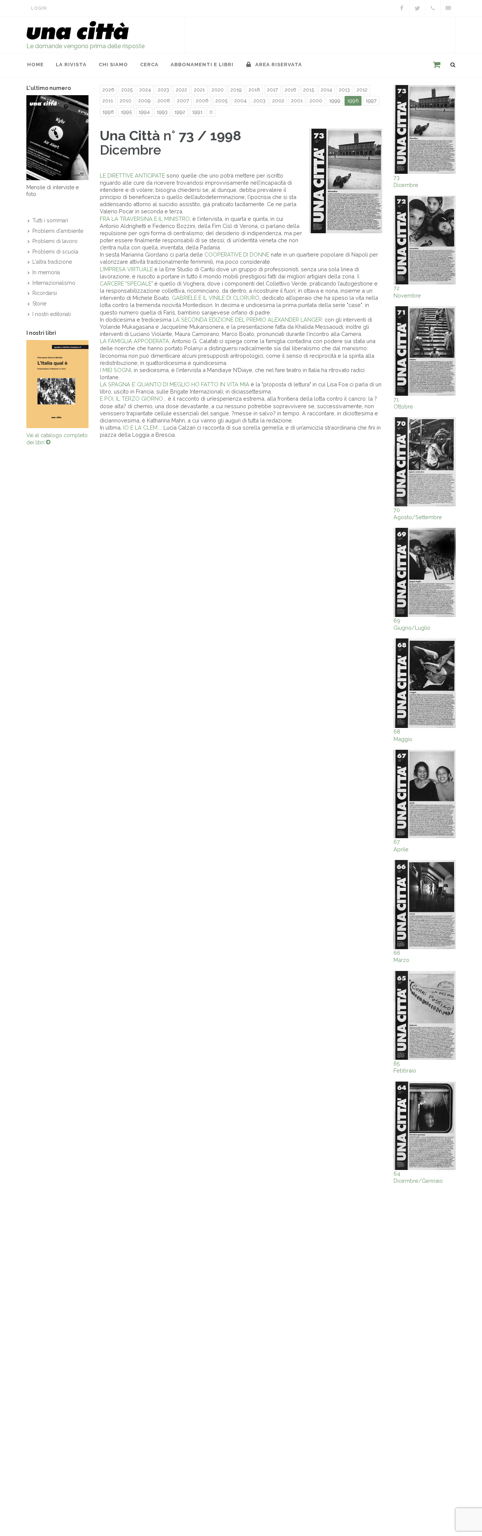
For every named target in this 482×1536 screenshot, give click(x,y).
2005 (221, 100)
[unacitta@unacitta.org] (448, 8)
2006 (202, 100)
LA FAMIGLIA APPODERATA (134, 341)
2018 (254, 90)
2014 (326, 90)
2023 (163, 90)
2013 (344, 90)
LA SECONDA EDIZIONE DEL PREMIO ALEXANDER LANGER (247, 319)
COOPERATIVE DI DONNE (236, 254)
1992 (179, 112)
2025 (127, 90)
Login (39, 8)
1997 (371, 100)
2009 (144, 100)
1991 (197, 112)
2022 (181, 90)
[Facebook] (401, 8)
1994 (144, 112)
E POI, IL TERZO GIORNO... (134, 398)
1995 (126, 112)
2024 (145, 90)
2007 (183, 100)
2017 (272, 90)
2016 (290, 90)
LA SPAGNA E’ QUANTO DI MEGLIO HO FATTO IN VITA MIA (174, 384)
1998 (353, 100)
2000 (316, 100)
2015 (308, 90)
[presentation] (19, 384)
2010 (125, 100)
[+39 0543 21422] (432, 8)
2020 (218, 90)
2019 (236, 90)
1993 (162, 112)
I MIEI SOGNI (115, 370)
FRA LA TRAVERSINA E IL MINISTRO (145, 219)
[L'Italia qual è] (57, 384)
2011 (107, 100)
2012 (362, 90)
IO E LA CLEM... (142, 427)
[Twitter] (417, 8)
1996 (108, 112)
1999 (334, 100)
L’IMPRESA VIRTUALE (126, 269)
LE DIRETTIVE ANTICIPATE (132, 175)
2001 (297, 100)
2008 (163, 100)
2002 (278, 100)
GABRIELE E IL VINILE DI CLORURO (215, 298)
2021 (199, 90)
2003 (259, 100)
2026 (108, 90)
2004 (240, 100)
